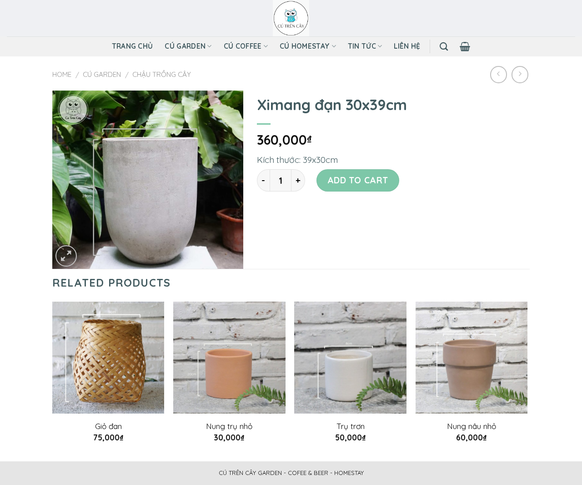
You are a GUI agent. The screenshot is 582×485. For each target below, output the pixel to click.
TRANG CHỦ (132, 46)
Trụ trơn (350, 426)
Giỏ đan (108, 426)
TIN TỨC (362, 46)
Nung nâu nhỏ (471, 426)
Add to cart (357, 180)
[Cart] (465, 46)
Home (61, 74)
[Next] (527, 380)
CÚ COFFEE (243, 46)
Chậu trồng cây (161, 74)
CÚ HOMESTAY (305, 46)
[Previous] (53, 380)
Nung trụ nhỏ (229, 426)
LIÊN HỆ (407, 46)
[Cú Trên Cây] (291, 18)
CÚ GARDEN (185, 46)
